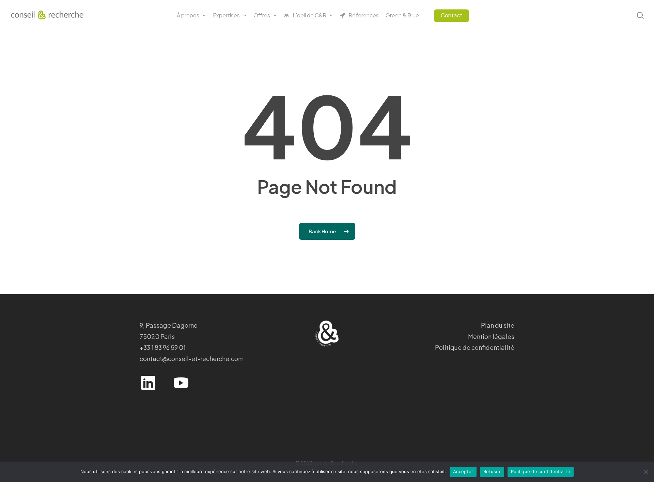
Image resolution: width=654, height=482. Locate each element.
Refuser (492, 471)
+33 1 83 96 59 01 (163, 347)
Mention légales (491, 336)
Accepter (463, 471)
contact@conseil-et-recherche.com (192, 358)
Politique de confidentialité (474, 347)
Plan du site (497, 325)
